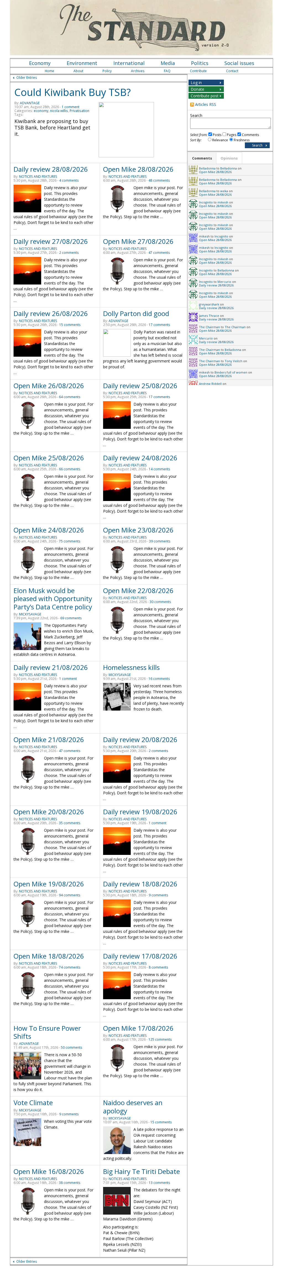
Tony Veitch (233, 361)
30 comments (160, 601)
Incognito (206, 202)
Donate (197, 89)
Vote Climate (33, 1102)
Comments (250, 134)
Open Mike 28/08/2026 (138, 169)
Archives (138, 71)
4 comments (69, 180)
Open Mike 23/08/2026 (138, 529)
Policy (107, 71)
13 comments (159, 1182)
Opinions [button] (229, 158)
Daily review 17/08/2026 (140, 956)
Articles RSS (205, 104)
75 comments (69, 541)
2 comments (69, 252)
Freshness (242, 140)
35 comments (69, 823)
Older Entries (26, 77)
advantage (30, 103)
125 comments (160, 1039)
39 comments (160, 541)
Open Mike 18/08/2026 (49, 956)
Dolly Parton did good (136, 313)
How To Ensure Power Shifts (47, 1032)
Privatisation (79, 110)
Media (168, 63)
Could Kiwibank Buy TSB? (72, 92)
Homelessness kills (131, 667)
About (78, 71)
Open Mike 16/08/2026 (49, 1171)
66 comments (69, 469)
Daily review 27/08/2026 (51, 241)
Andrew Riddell (210, 384)
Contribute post (205, 95)
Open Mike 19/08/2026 (49, 883)
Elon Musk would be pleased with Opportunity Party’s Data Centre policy (53, 598)
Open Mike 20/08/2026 (49, 811)
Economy (40, 63)
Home (49, 71)
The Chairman (209, 327)
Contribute (198, 71)
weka (224, 191)
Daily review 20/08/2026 (140, 739)
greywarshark (209, 304)
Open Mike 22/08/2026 (138, 590)
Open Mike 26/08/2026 (49, 385)
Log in (196, 82)
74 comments (69, 967)
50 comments (71, 1047)
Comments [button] (202, 158)
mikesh (223, 202)
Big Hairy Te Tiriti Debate (141, 1171)
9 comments (158, 895)
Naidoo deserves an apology (133, 1106)
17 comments (159, 324)
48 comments (159, 180)
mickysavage (30, 614)
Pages (231, 134)
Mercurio (224, 282)
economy (41, 110)
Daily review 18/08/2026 (140, 883)
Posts (217, 134)
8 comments (158, 967)
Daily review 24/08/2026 (140, 457)
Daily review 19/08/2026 (140, 811)
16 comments (159, 678)
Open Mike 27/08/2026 (138, 241)
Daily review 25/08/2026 (140, 385)
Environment (82, 63)
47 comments (159, 252)
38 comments (69, 1182)
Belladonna (207, 168)
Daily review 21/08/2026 (51, 667)
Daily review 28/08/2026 (51, 169)
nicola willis (59, 110)
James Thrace (209, 316)
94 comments (69, 895)
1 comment (70, 107)
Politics (199, 63)
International (129, 63)
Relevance (220, 140)
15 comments (70, 324)
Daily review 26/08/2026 (51, 313)
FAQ (167, 71)
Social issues (239, 63)
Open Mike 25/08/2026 (49, 457)
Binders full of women (230, 372)
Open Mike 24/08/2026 (49, 529)
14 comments (159, 469)
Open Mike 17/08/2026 (138, 1028)
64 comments (69, 397)
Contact (232, 71)
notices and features (38, 176)
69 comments (71, 618)
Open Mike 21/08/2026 (49, 739)
